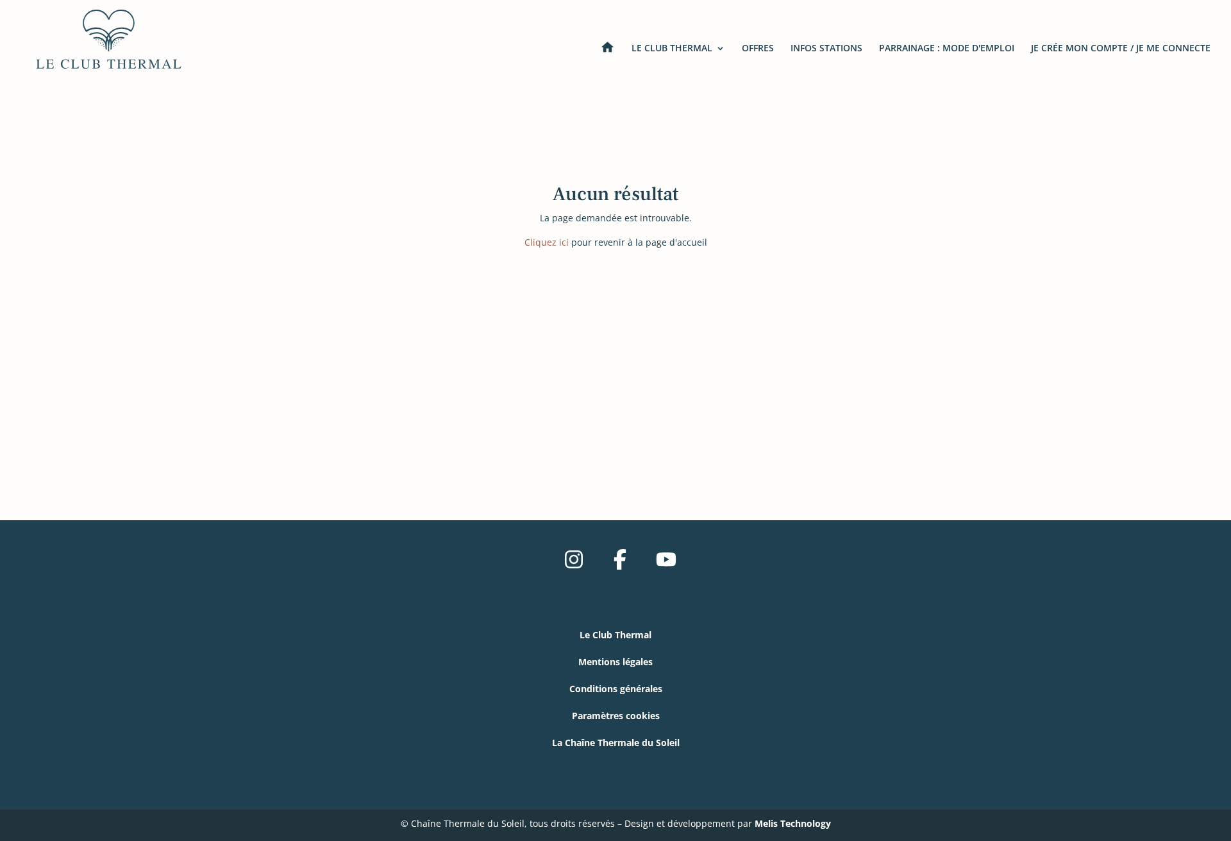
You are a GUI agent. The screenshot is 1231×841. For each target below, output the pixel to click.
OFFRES (758, 49)
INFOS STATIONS (826, 49)
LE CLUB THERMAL (672, 49)
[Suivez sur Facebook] (620, 559)
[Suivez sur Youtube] (666, 559)
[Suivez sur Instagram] (574, 559)
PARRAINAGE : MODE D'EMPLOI (946, 49)
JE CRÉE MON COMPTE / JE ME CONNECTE (1120, 49)
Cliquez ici (546, 242)
